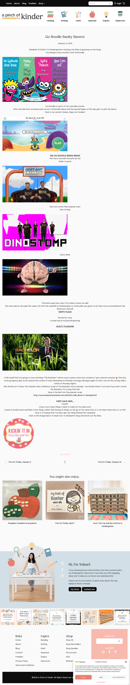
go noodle (65, 454)
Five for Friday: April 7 (65, 523)
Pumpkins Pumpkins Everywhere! (22, 523)
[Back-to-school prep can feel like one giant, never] (122, 617)
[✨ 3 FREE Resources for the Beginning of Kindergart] (89, 617)
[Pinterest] (62, 575)
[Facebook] (62, 569)
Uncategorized (65, 469)
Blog (24, 3)
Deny (101, 677)
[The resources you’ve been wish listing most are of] (24, 617)
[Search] (119, 641)
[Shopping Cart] (123, 3)
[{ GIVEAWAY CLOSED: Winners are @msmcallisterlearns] (40, 617)
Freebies (32, 3)
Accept (83, 677)
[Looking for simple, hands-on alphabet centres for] (73, 617)
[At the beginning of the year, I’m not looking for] (56, 617)
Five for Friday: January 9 (20, 462)
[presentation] (22, 500)
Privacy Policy (101, 682)
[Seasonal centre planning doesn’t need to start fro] (7, 617)
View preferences (119, 677)
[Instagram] (62, 563)
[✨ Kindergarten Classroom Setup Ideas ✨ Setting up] (106, 617)
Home (9, 3)
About (17, 3)
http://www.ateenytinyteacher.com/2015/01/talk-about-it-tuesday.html (65, 395)
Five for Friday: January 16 (109, 462)
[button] (126, 662)
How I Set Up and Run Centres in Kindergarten (107, 524)
